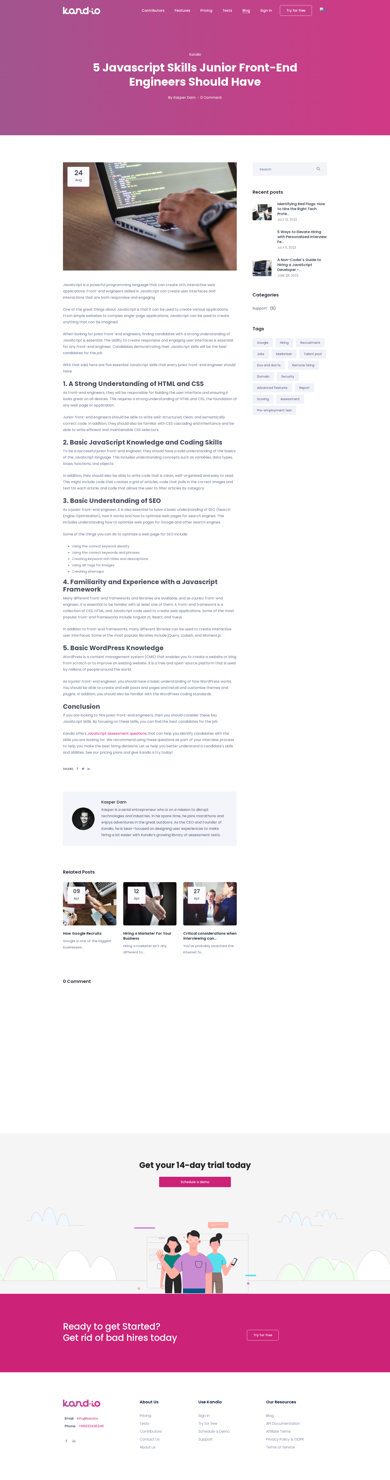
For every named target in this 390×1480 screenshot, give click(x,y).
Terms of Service (280, 1447)
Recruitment (310, 342)
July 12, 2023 (287, 219)
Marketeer (284, 354)
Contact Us (150, 1439)
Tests (227, 10)
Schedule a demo (195, 1182)
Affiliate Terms (278, 1431)
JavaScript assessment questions (117, 733)
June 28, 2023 (287, 275)
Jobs (260, 354)
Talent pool (313, 354)
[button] (323, 10)
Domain (263, 376)
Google (262, 342)
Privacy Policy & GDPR (285, 1439)
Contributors (153, 10)
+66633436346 (91, 1426)
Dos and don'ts (269, 365)
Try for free (295, 10)
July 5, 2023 (286, 247)
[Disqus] (150, 1047)
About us (148, 1447)
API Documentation (283, 1423)
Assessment (290, 399)
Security (287, 376)
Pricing (206, 10)
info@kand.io (87, 1418)
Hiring (284, 342)
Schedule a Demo (214, 1431)
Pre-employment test (274, 410)
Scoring (263, 399)
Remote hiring (303, 365)
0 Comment (211, 97)
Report (304, 387)
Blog (246, 10)
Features (182, 10)
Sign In (266, 10)
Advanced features (272, 387)
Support (205, 1439)
